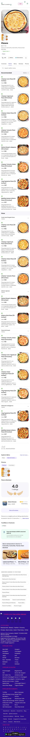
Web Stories (17, 721)
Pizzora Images (17, 605)
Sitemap (17, 716)
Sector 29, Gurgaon (20, 673)
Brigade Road (18, 671)
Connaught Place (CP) (21, 683)
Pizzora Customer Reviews (19, 599)
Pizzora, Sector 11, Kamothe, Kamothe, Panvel (12, 586)
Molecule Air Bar (7, 698)
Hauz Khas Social (19, 707)
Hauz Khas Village (7, 685)
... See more (25, 518)
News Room (6, 711)
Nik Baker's (5, 696)
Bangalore (5, 651)
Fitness (3, 630)
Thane (16, 660)
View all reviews (13, 510)
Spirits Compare (13, 713)
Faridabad (17, 653)
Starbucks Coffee (7, 702)
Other (26, 630)
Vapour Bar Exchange (8, 700)
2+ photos (24, 31)
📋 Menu (10, 57)
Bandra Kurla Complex (9, 681)
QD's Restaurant (7, 707)
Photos (4, 465)
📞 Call (4, 57)
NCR (16, 655)
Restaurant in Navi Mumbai (9, 579)
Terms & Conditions (8, 716)
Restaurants (4, 627)
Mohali (4, 657)
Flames (17, 696)
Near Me (5, 713)
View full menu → (24, 455)
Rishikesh (5, 662)
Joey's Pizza (6, 705)
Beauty (11, 627)
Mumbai (17, 657)
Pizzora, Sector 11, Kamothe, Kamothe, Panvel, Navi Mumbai (14, 596)
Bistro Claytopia (19, 692)
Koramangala (6, 671)
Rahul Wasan (12, 502)
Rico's (16, 705)
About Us (13, 711)
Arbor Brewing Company (9, 694)
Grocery (22, 627)
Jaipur (4, 655)
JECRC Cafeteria (19, 700)
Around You (20, 711)
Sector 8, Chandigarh (8, 677)
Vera (4, 721)
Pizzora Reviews (6, 599)
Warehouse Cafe (19, 698)
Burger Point (18, 694)
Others (11, 731)
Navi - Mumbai (7, 660)
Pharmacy (20, 630)
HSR (4, 673)
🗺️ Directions (19, 57)
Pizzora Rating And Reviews (9, 602)
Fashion (16, 627)
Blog (25, 711)
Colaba (17, 681)
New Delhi (5, 649)
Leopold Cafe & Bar (20, 702)
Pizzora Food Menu (6, 605)
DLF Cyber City (7, 675)
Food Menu (11, 465)
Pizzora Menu (21, 602)
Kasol (4, 664)
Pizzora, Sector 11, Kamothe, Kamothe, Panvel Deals (14, 589)
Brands (10, 719)
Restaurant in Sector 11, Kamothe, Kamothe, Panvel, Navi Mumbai (14, 575)
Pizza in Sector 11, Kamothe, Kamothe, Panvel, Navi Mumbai (14, 582)
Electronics (9, 630)
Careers (10, 721)
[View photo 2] (4, 37)
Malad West (6, 683)
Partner (5, 719)
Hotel (15, 630)
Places (22, 716)
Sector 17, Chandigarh (21, 677)
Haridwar (17, 664)
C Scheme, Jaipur (20, 679)
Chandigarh (18, 651)
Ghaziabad (6, 653)
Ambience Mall (19, 675)
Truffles (5, 692)
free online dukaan (19, 614)
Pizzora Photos (5, 592)
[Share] (26, 57)
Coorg (16, 662)
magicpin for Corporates (19, 719)
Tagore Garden (19, 685)
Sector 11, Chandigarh (8, 679)
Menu (16, 733)
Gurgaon (17, 649)
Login (20, 3)
